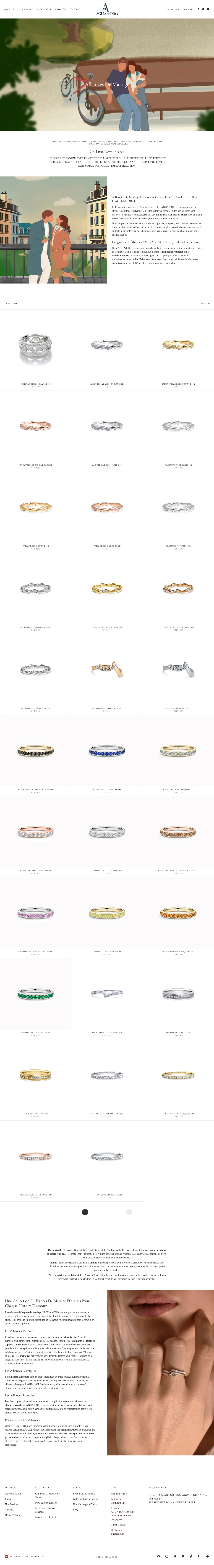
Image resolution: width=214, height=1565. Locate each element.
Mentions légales (119, 1493)
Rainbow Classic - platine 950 (107, 871)
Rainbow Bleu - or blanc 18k (107, 790)
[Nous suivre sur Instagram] (166, 1556)
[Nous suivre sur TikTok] (191, 1556)
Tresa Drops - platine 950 (178, 546)
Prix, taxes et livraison (46, 1502)
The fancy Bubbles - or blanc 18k (107, 1114)
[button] (173, 9)
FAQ (75, 1509)
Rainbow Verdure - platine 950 (35, 1033)
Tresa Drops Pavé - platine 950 (35, 709)
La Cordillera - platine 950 (178, 709)
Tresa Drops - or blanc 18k (178, 465)
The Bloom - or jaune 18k (35, 1114)
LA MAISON (26, 9)
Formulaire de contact (84, 1493)
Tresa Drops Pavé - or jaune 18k (107, 627)
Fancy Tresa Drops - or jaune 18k (178, 384)
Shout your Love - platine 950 (107, 1033)
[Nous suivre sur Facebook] (158, 1556)
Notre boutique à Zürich (85, 1504)
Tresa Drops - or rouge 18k (107, 546)
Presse (8, 1499)
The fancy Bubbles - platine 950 (107, 1195)
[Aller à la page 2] (129, 1212)
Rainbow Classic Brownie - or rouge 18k (178, 871)
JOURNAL (75, 9)
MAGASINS (60, 9)
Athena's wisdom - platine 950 (35, 384)
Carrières (9, 1509)
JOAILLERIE (10, 9)
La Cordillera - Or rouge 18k (107, 709)
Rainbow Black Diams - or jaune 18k (35, 790)
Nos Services (11, 1504)
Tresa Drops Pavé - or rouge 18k (178, 627)
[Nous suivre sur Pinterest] (174, 1556)
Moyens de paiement (45, 1517)
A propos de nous (13, 1493)
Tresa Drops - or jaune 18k (36, 546)
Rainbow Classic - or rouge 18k (35, 871)
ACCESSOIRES (43, 9)
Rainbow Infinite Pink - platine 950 (35, 952)
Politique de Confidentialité (118, 1501)
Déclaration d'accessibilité (117, 1532)
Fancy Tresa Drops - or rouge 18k (35, 465)
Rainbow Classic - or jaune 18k (178, 790)
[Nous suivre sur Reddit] (207, 1556)
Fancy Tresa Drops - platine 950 (107, 465)
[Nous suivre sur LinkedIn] (199, 1556)
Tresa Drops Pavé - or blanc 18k (35, 627)
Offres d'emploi (12, 1515)
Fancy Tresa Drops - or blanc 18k (106, 384)
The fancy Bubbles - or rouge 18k (35, 1195)
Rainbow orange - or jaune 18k (178, 952)
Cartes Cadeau (118, 1524)
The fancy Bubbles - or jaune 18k (178, 1114)
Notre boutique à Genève (85, 1499)
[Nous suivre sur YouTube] (183, 1556)
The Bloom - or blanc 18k (178, 1033)
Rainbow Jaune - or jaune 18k (106, 952)
